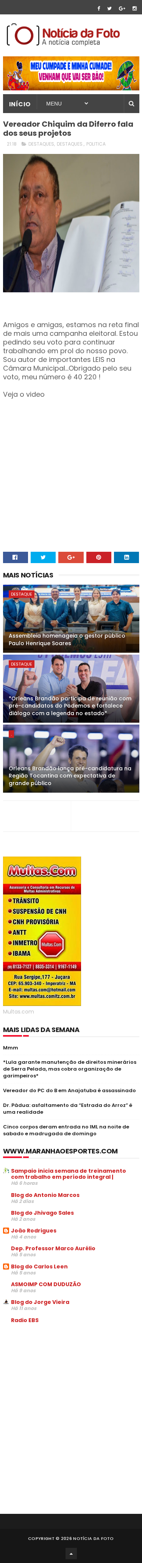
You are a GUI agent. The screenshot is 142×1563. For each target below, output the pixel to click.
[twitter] (109, 8)
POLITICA (96, 144)
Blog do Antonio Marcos (45, 1195)
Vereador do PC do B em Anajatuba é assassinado (69, 1090)
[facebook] (99, 8)
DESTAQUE (21, 594)
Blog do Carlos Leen (39, 1266)
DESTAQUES (41, 144)
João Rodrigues (33, 1230)
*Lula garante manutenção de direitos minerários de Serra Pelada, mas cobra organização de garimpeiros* (69, 1069)
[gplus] (122, 8)
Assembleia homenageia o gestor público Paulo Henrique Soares (67, 639)
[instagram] (134, 8)
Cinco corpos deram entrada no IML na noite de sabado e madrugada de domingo (66, 1130)
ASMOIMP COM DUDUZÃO (46, 1284)
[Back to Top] (71, 1553)
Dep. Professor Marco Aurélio (53, 1248)
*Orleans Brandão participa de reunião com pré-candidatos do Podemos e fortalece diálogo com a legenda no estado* (70, 706)
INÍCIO (20, 104)
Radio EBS (25, 1320)
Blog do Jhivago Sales (42, 1213)
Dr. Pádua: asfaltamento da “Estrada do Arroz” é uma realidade (67, 1109)
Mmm (10, 1047)
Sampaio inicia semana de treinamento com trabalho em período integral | (68, 1174)
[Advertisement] (66, 1387)
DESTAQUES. (70, 144)
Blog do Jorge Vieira (40, 1302)
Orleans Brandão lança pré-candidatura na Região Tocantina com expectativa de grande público (70, 776)
